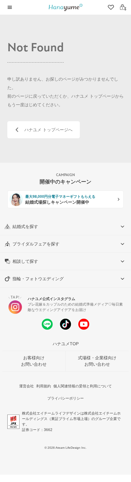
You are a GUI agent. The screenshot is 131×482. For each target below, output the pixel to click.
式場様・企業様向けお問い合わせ (97, 361)
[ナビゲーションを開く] (9, 7)
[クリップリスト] (110, 7)
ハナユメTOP (66, 343)
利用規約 (43, 386)
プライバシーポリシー (65, 398)
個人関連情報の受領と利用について (82, 386)
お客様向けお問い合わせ (34, 361)
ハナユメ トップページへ (48, 129)
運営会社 (26, 386)
